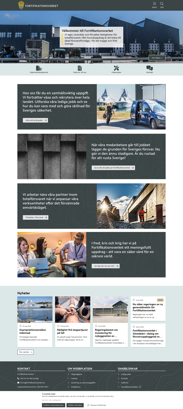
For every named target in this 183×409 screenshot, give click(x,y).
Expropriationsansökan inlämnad (32, 331)
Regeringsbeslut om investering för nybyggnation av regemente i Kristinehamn (110, 334)
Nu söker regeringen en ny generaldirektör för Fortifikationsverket (148, 307)
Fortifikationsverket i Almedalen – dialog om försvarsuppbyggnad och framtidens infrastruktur (147, 335)
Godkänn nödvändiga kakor (53, 405)
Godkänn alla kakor (75, 405)
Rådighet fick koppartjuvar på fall (72, 331)
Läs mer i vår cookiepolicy (51, 400)
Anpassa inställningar (98, 405)
